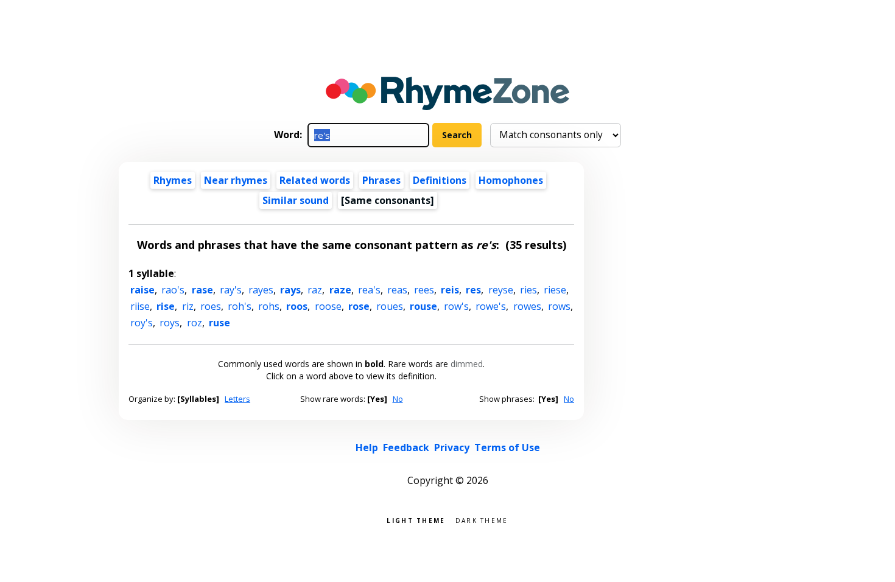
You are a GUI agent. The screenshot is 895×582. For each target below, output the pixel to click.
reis (450, 289)
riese (555, 289)
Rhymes (172, 180)
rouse (423, 306)
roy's (141, 322)
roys (170, 322)
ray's (231, 289)
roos (296, 306)
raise (142, 289)
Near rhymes (235, 180)
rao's (172, 289)
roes (210, 306)
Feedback (406, 447)
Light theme (416, 519)
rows (559, 306)
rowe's (491, 306)
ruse (219, 322)
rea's (369, 289)
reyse (500, 289)
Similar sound (295, 200)
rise (165, 306)
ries (528, 289)
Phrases (381, 180)
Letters (237, 398)
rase (202, 289)
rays (290, 289)
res (473, 289)
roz (194, 322)
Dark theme (481, 519)
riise (140, 306)
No (398, 398)
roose (328, 306)
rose (359, 306)
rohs (268, 306)
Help (367, 447)
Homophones (511, 180)
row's (456, 306)
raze (340, 289)
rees (424, 289)
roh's (239, 306)
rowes (527, 306)
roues (389, 306)
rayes (260, 289)
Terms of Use (507, 447)
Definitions (439, 180)
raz (314, 289)
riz (188, 306)
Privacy (451, 447)
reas (397, 289)
